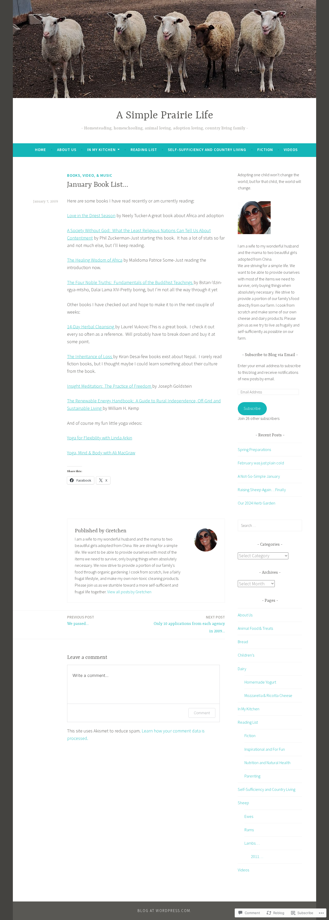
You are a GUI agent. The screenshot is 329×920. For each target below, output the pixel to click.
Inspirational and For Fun (264, 749)
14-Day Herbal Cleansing (91, 327)
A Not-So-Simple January (259, 476)
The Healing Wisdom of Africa (94, 260)
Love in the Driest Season (91, 215)
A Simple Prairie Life (164, 116)
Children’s (246, 655)
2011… (257, 856)
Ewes (248, 816)
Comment (202, 713)
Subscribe (252, 408)
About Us (66, 149)
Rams (249, 829)
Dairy (242, 668)
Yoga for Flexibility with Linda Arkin (99, 438)
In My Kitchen (101, 149)
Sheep (243, 802)
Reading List (144, 149)
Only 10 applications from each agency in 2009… (189, 624)
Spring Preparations (254, 449)
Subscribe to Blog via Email (270, 355)
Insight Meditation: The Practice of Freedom (109, 386)
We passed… (80, 620)
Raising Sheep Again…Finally (262, 489)
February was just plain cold (261, 462)
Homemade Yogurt (260, 682)
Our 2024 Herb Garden (256, 503)
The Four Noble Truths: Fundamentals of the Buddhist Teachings (130, 282)
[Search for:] (270, 525)
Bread (243, 641)
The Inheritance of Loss (90, 356)
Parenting (252, 776)
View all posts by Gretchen (129, 591)
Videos (291, 149)
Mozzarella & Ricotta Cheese (268, 695)
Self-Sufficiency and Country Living (207, 149)
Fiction (265, 149)
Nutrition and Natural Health (267, 762)
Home (40, 149)
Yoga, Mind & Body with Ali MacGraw (101, 453)
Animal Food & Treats (255, 628)
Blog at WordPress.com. (164, 910)
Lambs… (252, 843)
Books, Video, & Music (89, 175)
